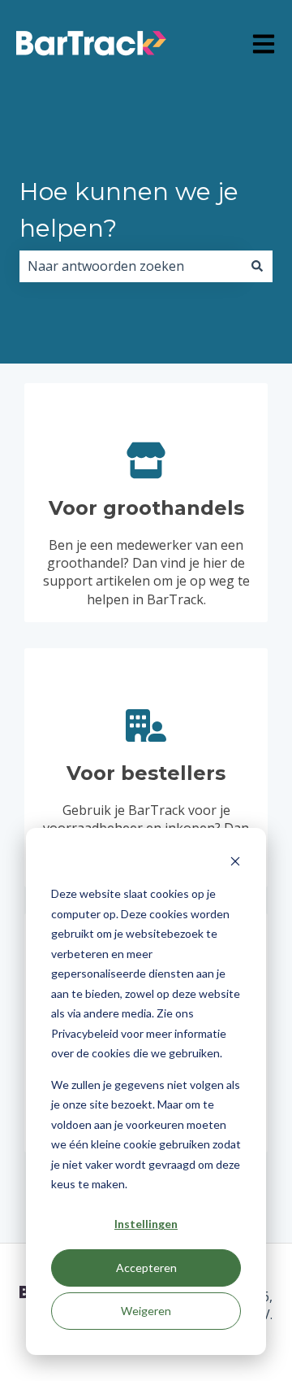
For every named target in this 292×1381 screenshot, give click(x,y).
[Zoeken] (257, 265)
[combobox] (130, 265)
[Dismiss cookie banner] (235, 863)
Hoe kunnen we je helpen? (128, 209)
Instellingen (146, 1224)
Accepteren (146, 1267)
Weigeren (146, 1311)
